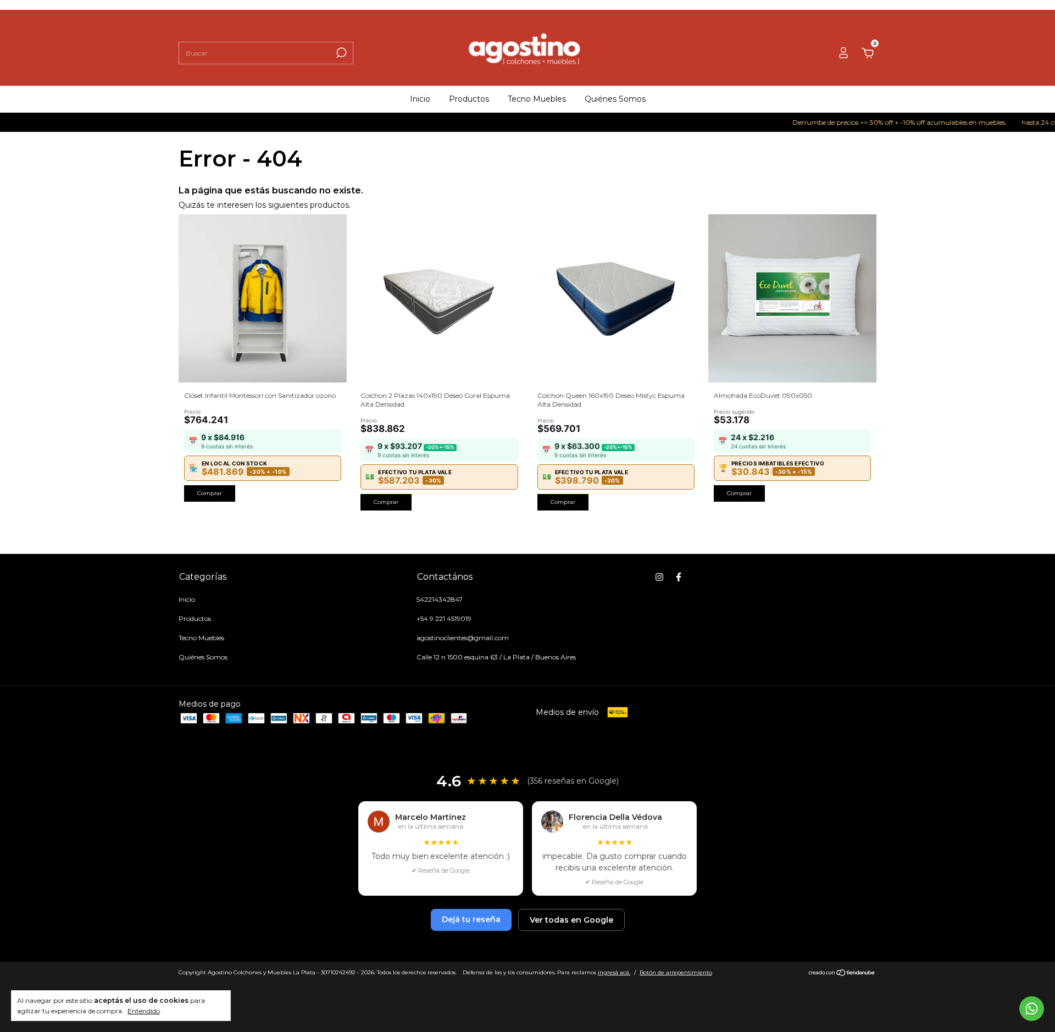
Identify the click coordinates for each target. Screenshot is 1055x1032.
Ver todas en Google (571, 920)
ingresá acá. (614, 972)
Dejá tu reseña (471, 919)
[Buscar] (340, 53)
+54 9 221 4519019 (444, 618)
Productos (469, 99)
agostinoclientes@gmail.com (463, 638)
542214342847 (440, 599)
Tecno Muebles (537, 99)
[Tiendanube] (842, 974)
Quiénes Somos (615, 99)
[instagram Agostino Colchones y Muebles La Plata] (659, 577)
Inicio (420, 99)
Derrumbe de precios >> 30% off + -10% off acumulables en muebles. (881, 122)
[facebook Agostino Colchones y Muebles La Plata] (678, 577)
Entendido (143, 1011)
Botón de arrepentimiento (676, 972)
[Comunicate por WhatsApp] (1031, 1008)
